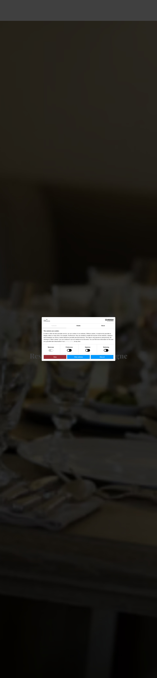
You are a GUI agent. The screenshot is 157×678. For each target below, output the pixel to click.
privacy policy (69, 341)
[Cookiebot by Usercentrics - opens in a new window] (106, 320)
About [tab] (103, 325)
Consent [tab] (54, 325)
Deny (55, 357)
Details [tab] (79, 325)
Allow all (102, 357)
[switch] (69, 350)
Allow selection (78, 357)
